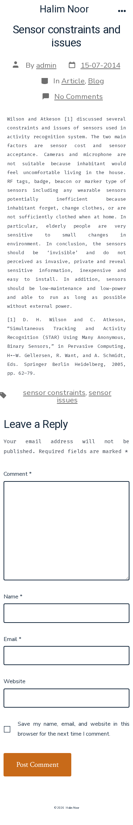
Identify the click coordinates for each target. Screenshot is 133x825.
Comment (18, 474)
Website (15, 681)
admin (46, 65)
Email (12, 639)
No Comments (78, 96)
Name (13, 597)
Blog (96, 81)
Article (73, 81)
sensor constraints (54, 392)
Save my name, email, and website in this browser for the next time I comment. (73, 728)
